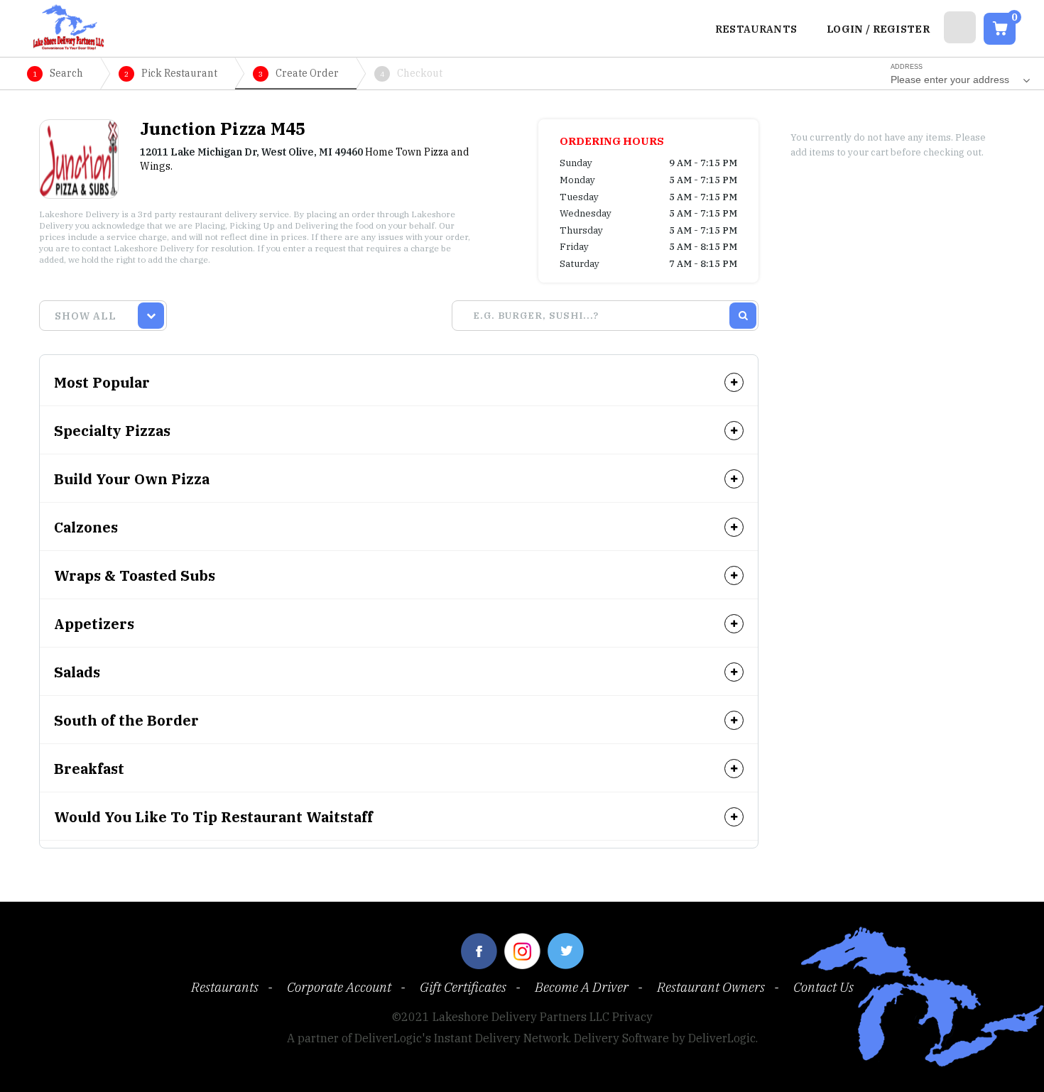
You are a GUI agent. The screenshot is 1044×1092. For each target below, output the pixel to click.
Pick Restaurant (170, 73)
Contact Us (823, 986)
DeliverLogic (722, 1038)
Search (58, 73)
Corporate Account (339, 986)
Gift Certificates (463, 986)
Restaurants (225, 986)
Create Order (299, 73)
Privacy (632, 1017)
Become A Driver (582, 986)
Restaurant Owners (711, 986)
